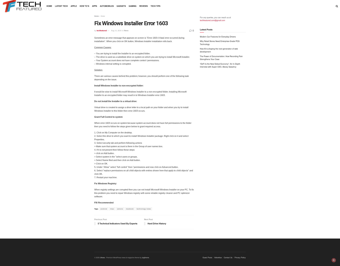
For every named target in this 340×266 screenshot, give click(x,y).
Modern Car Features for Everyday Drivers (218, 36)
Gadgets (121, 6)
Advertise (218, 257)
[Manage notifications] (334, 260)
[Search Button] (337, 6)
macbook (130, 209)
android (104, 209)
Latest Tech (61, 6)
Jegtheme (145, 257)
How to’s (84, 6)
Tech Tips (155, 6)
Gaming (132, 6)
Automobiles (107, 6)
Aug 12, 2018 (116, 30)
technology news (144, 209)
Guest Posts (207, 257)
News (103, 16)
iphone (120, 209)
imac (112, 209)
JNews (102, 257)
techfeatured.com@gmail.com (212, 20)
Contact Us (228, 257)
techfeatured (102, 30)
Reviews (143, 6)
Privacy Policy (240, 257)
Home (49, 6)
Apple (74, 6)
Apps (94, 6)
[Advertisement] (223, 92)
